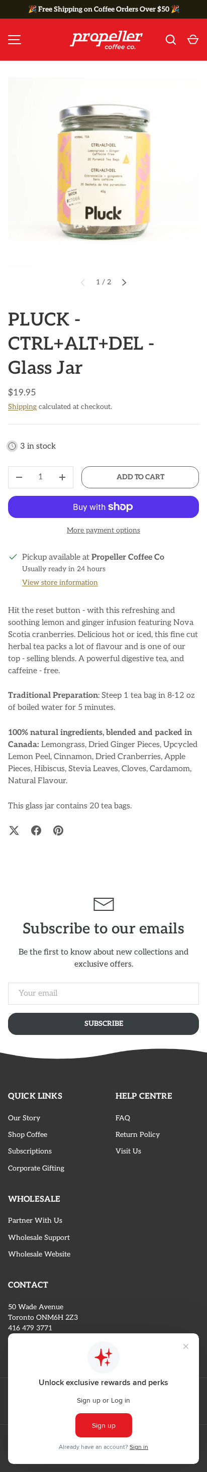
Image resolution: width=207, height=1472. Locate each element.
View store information (60, 582)
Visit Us (128, 1151)
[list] (103, 172)
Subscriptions (30, 1151)
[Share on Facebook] (36, 830)
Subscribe (103, 1023)
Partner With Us (35, 1220)
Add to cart (140, 477)
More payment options (103, 530)
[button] (193, 40)
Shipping (22, 406)
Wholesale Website (39, 1254)
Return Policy (138, 1134)
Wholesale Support (39, 1237)
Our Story (24, 1118)
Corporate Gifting (36, 1168)
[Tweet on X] (14, 830)
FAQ (123, 1118)
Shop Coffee (27, 1134)
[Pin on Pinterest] (58, 830)
